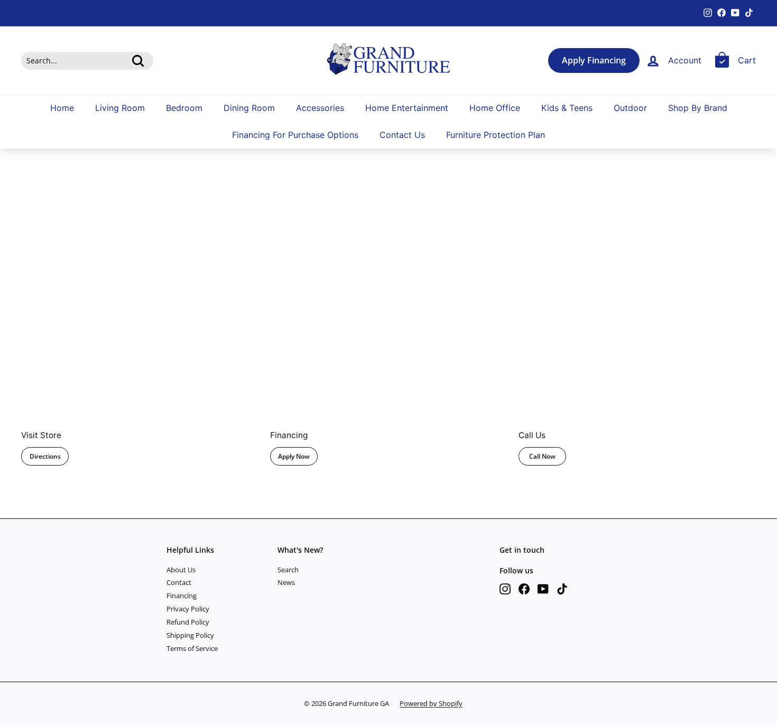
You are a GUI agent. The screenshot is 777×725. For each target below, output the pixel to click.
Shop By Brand (697, 108)
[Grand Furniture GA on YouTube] (543, 588)
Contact (178, 582)
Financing (181, 595)
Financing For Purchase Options (295, 134)
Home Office (494, 108)
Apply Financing (594, 60)
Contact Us (402, 134)
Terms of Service (192, 648)
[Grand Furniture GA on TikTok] (562, 588)
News (286, 582)
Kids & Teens (567, 108)
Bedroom (184, 108)
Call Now (542, 456)
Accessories (320, 108)
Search (288, 569)
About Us (181, 569)
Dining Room (249, 108)
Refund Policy (187, 622)
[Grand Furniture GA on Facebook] (524, 588)
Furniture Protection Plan (495, 134)
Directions (45, 456)
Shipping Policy (190, 635)
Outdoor (630, 108)
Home (62, 108)
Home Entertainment (406, 108)
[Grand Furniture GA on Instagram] (505, 588)
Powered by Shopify (431, 703)
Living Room (120, 108)
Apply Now (294, 456)
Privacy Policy (187, 609)
